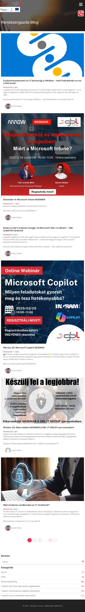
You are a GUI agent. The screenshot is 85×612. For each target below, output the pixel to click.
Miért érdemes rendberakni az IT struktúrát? (26, 505)
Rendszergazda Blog (9, 581)
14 (50, 540)
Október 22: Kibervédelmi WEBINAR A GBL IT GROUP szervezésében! (38, 427)
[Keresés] (82, 562)
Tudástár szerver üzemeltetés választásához (18, 595)
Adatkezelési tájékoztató (53, 606)
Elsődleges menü (80, 4)
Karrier (4, 572)
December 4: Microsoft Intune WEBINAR (24, 199)
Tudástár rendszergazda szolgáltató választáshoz (20, 591)
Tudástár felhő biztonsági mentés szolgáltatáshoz (20, 586)
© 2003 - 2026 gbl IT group (33, 606)
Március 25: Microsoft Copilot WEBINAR (23, 347)
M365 (3, 577)
